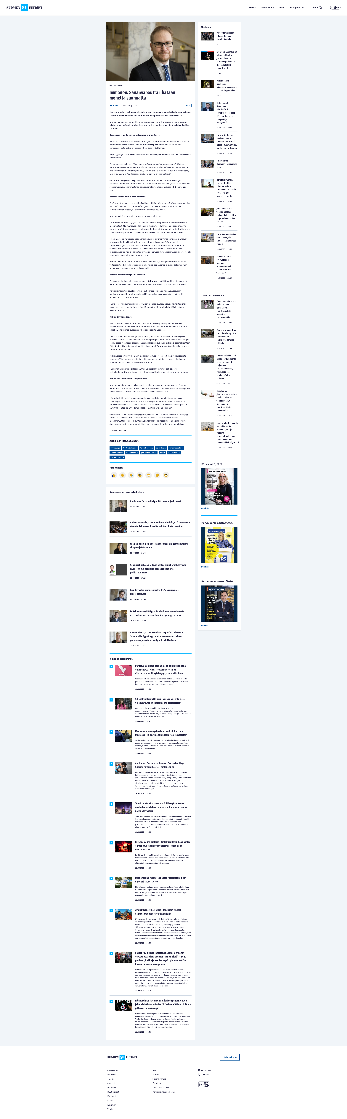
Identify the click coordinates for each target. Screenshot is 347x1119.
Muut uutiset (113, 1091)
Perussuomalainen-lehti (163, 1091)
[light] (338, 7)
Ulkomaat (112, 1087)
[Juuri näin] (114, 475)
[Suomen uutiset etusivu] (34, 7)
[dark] (332, 7)
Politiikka (114, 105)
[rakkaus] (157, 475)
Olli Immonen (174, 452)
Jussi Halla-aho (117, 457)
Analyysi (111, 1083)
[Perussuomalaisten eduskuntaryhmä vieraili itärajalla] (207, 38)
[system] (335, 7)
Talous (110, 1078)
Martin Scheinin (129, 448)
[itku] (131, 475)
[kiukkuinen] (140, 475)
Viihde (110, 1109)
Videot (282, 7)
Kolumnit (111, 1104)
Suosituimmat (268, 7)
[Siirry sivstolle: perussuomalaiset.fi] (219, 1084)
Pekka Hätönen (146, 448)
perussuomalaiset (148, 452)
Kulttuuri (111, 1096)
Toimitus (156, 1083)
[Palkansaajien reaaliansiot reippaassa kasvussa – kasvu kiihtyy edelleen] (207, 88)
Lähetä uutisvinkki (160, 1087)
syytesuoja (115, 448)
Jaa (186, 105)
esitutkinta (161, 448)
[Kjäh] (166, 475)
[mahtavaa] (148, 475)
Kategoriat (295, 7)
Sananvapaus (132, 452)
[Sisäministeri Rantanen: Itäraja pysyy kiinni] (207, 166)
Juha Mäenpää (117, 452)
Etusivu (252, 7)
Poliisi (162, 452)
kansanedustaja (176, 448)
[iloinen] (122, 475)
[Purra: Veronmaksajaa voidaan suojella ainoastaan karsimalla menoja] (207, 242)
